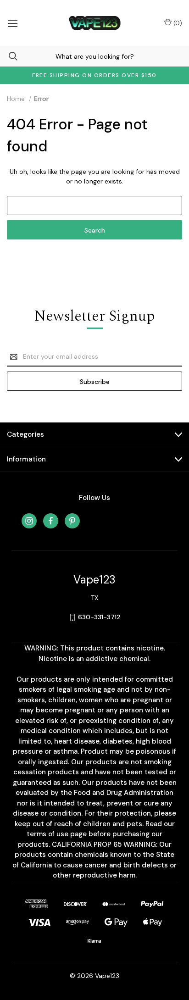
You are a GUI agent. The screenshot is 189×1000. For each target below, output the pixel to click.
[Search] (8, 56)
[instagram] (29, 521)
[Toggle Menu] (12, 23)
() (177, 23)
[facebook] (51, 521)
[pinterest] (72, 521)
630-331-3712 (99, 617)
